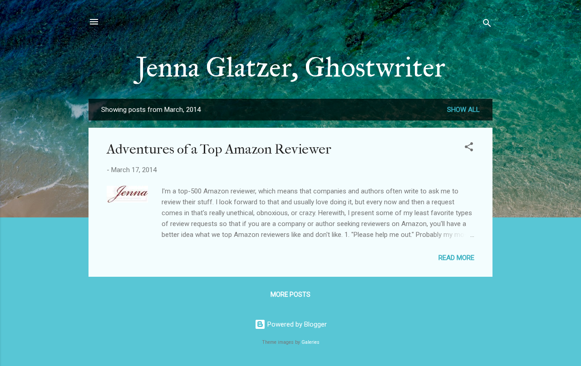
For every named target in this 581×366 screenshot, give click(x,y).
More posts (290, 294)
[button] (468, 148)
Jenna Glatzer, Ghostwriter (290, 67)
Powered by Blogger (296, 324)
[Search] (487, 25)
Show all (463, 110)
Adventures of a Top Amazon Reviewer (219, 149)
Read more (456, 258)
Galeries (310, 342)
